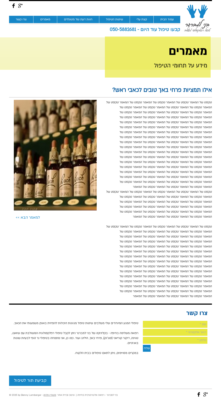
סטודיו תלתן (49, 395)
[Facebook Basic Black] (13, 5)
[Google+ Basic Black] (20, 5)
